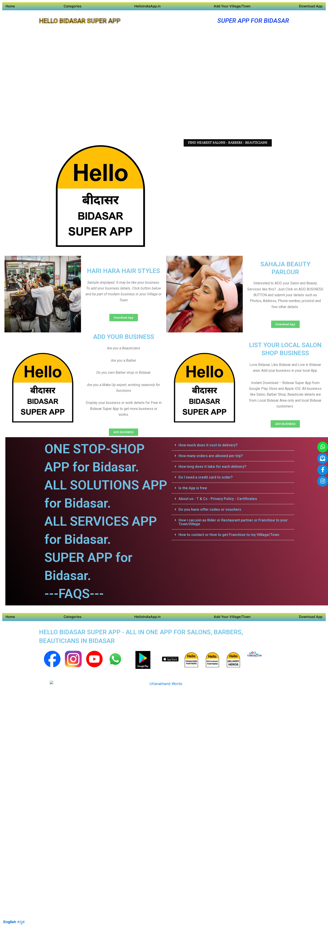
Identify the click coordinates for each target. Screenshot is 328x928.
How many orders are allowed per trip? (211, 456)
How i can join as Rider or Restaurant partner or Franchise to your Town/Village (233, 522)
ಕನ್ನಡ (21, 922)
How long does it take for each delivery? (212, 466)
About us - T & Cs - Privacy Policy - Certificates (218, 499)
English (9, 922)
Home (10, 6)
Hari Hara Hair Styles (123, 271)
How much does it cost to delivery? (208, 445)
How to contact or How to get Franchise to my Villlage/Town (229, 535)
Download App (310, 6)
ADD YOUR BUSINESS (123, 336)
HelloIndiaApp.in (147, 6)
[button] (233, 445)
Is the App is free (193, 488)
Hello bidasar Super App (79, 21)
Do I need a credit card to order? (206, 477)
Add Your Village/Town (232, 6)
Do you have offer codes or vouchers (210, 509)
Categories (72, 6)
